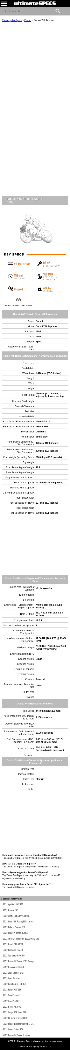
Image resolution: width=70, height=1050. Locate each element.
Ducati (27, 20)
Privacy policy (33, 1046)
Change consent (56, 1041)
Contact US (46, 1046)
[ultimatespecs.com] (35, 3)
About (23, 1046)
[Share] (65, 10)
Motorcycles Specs (12, 20)
